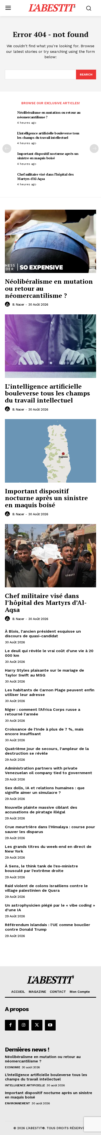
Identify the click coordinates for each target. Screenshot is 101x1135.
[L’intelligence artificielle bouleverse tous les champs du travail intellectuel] (50, 346)
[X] (36, 1025)
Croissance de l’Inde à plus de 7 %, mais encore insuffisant (44, 731)
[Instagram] (23, 1025)
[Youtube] (50, 1025)
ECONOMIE (12, 1067)
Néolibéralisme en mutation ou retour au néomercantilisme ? (48, 114)
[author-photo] (8, 304)
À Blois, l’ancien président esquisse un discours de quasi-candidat (43, 633)
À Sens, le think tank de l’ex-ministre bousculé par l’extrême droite (41, 868)
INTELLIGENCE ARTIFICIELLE (25, 1085)
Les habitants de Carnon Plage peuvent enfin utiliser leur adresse (49, 692)
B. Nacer (18, 304)
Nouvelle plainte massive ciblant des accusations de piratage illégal (41, 809)
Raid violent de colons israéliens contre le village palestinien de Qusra (46, 888)
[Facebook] (10, 1025)
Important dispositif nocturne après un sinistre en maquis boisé (47, 155)
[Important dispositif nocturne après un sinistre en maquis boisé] (50, 450)
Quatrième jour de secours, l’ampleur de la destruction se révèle (47, 751)
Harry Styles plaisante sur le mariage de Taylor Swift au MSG (44, 672)
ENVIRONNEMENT (17, 1103)
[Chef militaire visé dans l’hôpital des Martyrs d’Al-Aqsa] (50, 555)
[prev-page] (6, 148)
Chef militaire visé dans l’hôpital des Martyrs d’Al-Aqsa (45, 176)
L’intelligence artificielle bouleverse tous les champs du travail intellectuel (48, 135)
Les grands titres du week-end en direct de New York (48, 849)
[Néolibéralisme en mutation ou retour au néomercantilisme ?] (50, 241)
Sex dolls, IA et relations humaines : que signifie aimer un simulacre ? (45, 790)
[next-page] (94, 148)
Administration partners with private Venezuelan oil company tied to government (48, 770)
